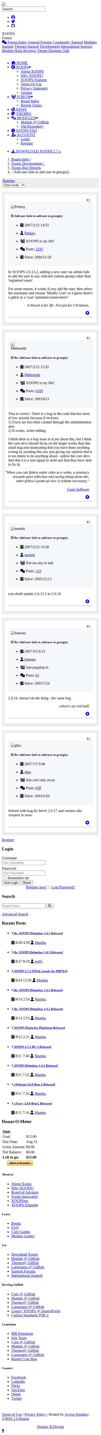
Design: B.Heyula (50, 1427)
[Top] (87, 313)
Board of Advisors (25, 1192)
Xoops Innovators (24, 1196)
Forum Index (17, 42)
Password (9, 868)
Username (9, 858)
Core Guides (20, 1232)
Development (50, 46)
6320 (39, 391)
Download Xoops (24, 1254)
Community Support (68, 42)
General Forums (40, 42)
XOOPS (22, 67)
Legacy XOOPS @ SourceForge (35, 1311)
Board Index (30, 101)
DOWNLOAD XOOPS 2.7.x (38, 151)
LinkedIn (18, 1382)
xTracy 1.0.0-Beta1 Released (32, 1103)
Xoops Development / (28, 164)
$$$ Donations (22, 1334)
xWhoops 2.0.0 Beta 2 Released (34, 1084)
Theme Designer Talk (53, 51)
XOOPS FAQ (26, 131)
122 (38, 571)
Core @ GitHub (23, 1294)
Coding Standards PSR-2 (30, 1315)
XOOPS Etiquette (24, 1205)
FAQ (15, 1228)
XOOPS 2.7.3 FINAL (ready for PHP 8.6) (40, 971)
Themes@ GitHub (25, 1263)
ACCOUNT (25, 135)
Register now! (36, 887)
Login (25, 139)
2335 (39, 249)
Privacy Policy (35, 1414)
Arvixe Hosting (76, 1414)
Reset (27, 882)
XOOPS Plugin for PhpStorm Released (39, 1027)
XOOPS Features (34, 80)
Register (27, 143)
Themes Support (27, 46)
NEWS (21, 109)
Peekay (29, 233)
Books (16, 1223)
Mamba (40, 943)
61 (37, 675)
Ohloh (16, 1394)
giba (27, 772)
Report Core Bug (24, 1359)
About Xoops (21, 1184)
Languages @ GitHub (27, 1267)
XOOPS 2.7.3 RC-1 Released (32, 1047)
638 (38, 788)
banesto (30, 659)
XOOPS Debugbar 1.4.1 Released (35, 1065)
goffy (39, 961)
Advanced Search (15, 914)
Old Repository (32, 126)
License (26, 93)
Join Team (19, 1338)
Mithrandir (32, 375)
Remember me (18, 878)
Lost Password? (63, 887)
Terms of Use (12, 1414)
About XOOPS (32, 71)
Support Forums (23, 1271)
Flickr (15, 1386)
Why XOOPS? (32, 76)
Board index (20, 159)
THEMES (23, 114)
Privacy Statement (34, 88)
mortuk (29, 555)
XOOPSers (19, 1201)
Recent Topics (31, 105)
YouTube (18, 1390)
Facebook (18, 1377)
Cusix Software (78, 489)
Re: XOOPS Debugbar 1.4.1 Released (38, 933)
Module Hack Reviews (19, 51)
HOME (22, 63)
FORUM (23, 97)
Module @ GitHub (35, 122)
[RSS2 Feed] (15, 1419)
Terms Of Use (31, 84)
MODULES (25, 118)
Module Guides (22, 1236)
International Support (76, 46)
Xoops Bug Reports (26, 168)
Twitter (16, 1398)
